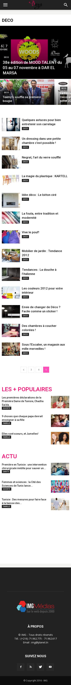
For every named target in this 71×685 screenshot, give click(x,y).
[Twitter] (40, 667)
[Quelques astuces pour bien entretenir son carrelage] (11, 124)
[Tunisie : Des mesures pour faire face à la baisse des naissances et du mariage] (60, 504)
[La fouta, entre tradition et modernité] (11, 217)
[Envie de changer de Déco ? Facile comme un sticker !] (11, 311)
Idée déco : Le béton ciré (39, 195)
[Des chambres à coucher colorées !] (11, 330)
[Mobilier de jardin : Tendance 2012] (11, 255)
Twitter (22, 534)
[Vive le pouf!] (11, 236)
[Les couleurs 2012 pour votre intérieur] (11, 292)
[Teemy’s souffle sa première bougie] (28, 93)
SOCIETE (6, 408)
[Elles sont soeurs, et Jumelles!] (60, 438)
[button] (66, 5)
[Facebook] (20, 667)
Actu (9, 456)
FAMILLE (6, 423)
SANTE (6, 471)
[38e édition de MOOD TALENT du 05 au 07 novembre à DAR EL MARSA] (35, 52)
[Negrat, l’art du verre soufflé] (11, 162)
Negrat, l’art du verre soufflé (41, 157)
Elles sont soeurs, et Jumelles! (20, 433)
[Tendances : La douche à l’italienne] (11, 274)
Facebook (8, 534)
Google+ (50, 534)
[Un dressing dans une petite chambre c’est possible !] (11, 143)
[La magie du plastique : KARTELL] (11, 180)
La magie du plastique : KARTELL (45, 176)
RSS (36, 534)
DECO (6, 57)
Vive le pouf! (30, 232)
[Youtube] (50, 667)
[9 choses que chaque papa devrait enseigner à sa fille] (60, 420)
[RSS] (30, 667)
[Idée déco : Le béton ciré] (11, 200)
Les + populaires (27, 389)
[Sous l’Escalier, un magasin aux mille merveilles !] (11, 349)
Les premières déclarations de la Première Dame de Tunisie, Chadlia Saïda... (23, 401)
